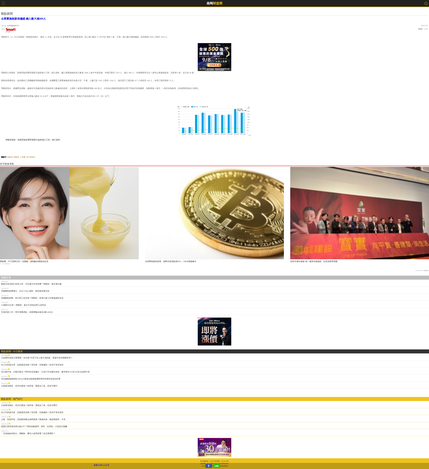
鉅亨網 (8, 32)
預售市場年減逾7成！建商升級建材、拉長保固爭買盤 (314, 261)
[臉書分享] (209, 466)
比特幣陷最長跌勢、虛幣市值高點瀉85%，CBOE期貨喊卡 (170, 261)
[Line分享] (217, 466)
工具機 (22, 157)
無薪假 (10, 157)
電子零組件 (30, 157)
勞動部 (16, 157)
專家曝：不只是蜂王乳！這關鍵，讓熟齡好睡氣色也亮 (24, 261)
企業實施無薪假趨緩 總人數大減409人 (23, 18)
